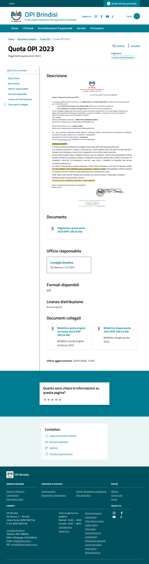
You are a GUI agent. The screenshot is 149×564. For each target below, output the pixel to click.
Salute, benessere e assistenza (91, 491)
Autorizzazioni (48, 491)
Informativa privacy (94, 521)
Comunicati (116, 495)
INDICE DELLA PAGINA (17, 70)
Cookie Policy (91, 525)
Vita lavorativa (83, 495)
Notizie (114, 491)
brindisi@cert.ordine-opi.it (24, 544)
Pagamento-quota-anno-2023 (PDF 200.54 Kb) (71, 229)
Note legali (90, 529)
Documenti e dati (14, 499)
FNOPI (11, 3)
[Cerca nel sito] (137, 16)
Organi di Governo (15, 491)
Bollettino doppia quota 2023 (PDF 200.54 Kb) (117, 329)
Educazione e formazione (53, 495)
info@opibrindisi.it (22, 541)
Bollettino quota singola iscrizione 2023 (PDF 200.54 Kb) (71, 331)
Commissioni (12, 495)
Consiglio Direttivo (61, 262)
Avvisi (114, 499)
